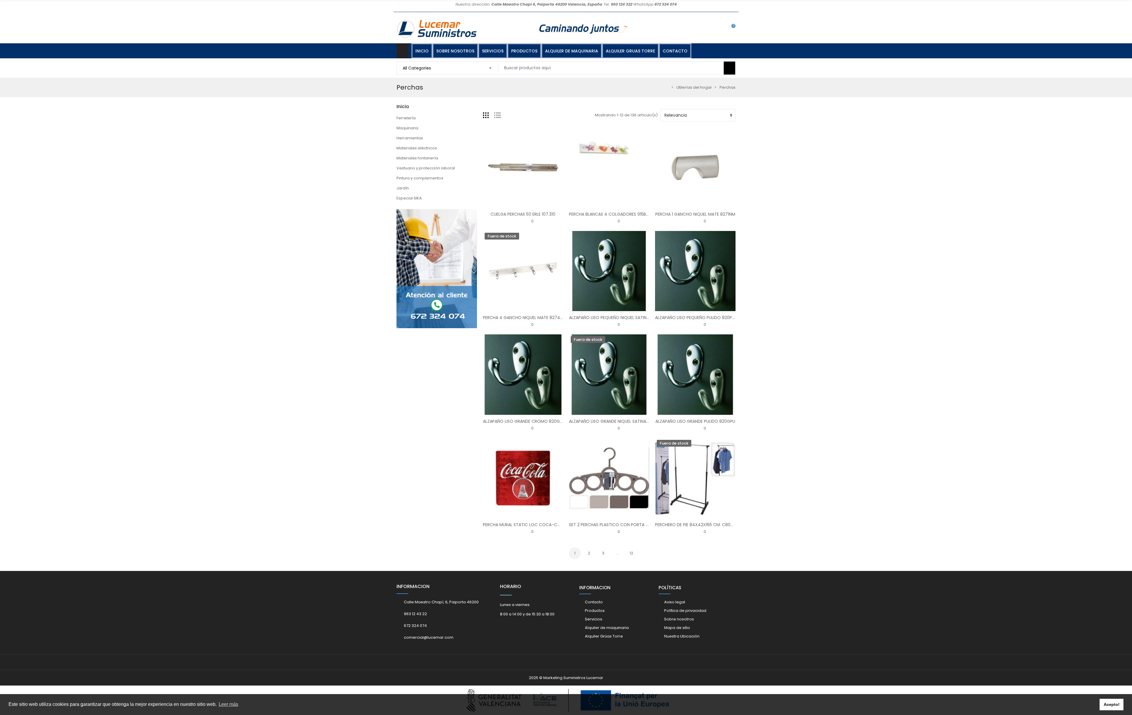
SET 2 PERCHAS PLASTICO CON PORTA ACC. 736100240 (624, 525)
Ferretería (406, 118)
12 (631, 553)
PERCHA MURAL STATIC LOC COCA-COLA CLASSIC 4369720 (542, 525)
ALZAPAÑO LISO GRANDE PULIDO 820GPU (695, 421)
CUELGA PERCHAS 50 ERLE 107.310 (523, 214)
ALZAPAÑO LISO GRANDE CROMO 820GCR (524, 421)
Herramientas (409, 138)
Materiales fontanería (417, 158)
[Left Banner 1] (436, 268)
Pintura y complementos (419, 178)
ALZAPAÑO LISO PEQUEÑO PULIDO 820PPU (696, 318)
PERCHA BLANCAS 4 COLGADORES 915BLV (609, 214)
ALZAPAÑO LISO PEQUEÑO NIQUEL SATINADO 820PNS (620, 318)
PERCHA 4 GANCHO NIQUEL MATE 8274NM (524, 318)
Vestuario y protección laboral (425, 168)
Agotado (504, 308)
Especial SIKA (409, 198)
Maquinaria (407, 128)
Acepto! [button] (1112, 704)
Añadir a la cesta (504, 204)
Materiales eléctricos (416, 148)
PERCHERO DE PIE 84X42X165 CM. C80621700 (700, 525)
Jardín (402, 188)
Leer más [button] (228, 704)
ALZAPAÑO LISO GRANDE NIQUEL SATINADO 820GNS (619, 421)
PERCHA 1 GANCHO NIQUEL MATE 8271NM (695, 214)
